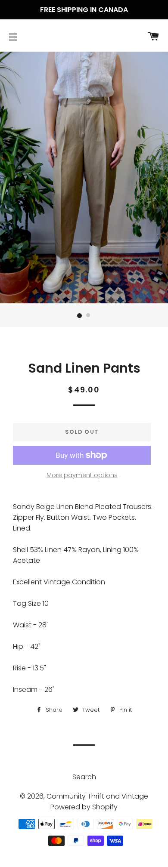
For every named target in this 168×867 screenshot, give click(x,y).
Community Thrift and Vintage (97, 796)
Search (84, 777)
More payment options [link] (82, 475)
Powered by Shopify (84, 807)
